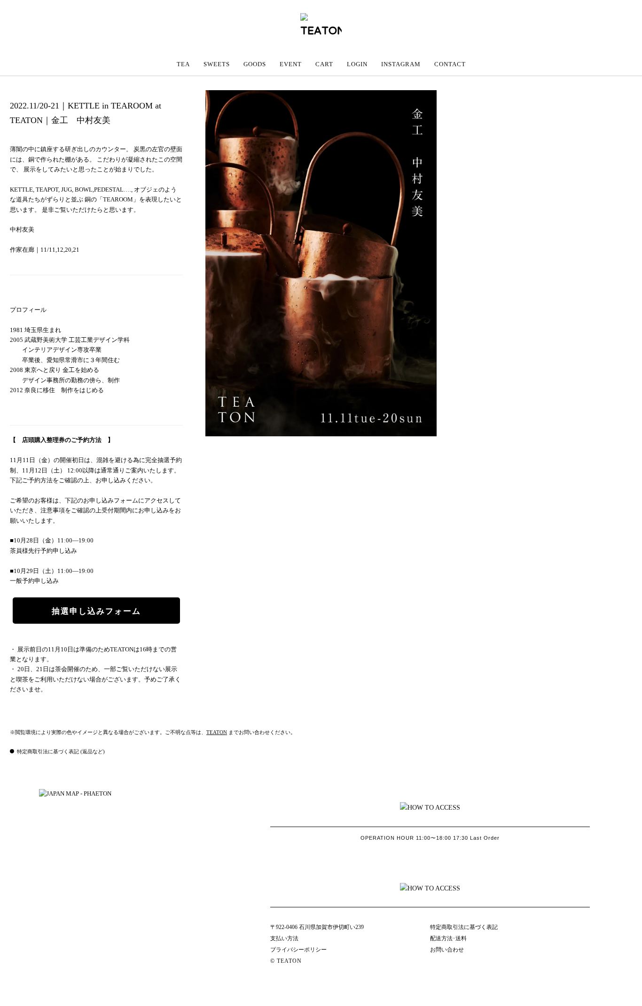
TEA (183, 64)
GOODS (254, 64)
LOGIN (357, 64)
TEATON (216, 732)
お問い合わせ (447, 949)
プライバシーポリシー (298, 949)
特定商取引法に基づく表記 (464, 927)
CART (324, 64)
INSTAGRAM (401, 64)
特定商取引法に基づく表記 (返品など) (61, 751)
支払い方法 (284, 938)
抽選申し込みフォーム (96, 611)
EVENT (291, 64)
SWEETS (217, 64)
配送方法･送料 (448, 938)
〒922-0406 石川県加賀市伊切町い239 (317, 927)
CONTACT (450, 64)
